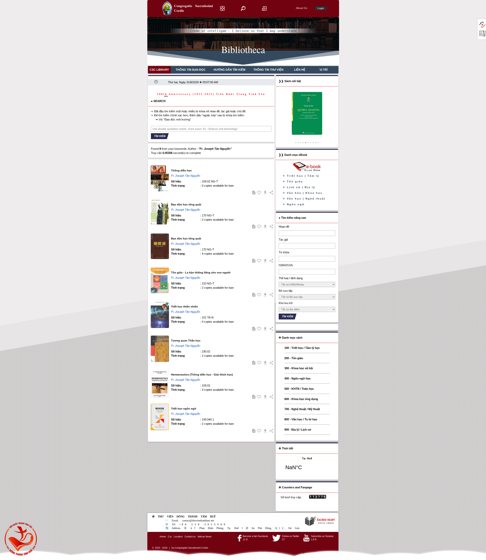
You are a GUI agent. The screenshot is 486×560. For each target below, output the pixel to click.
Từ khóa (284, 252)
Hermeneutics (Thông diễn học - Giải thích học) (202, 374)
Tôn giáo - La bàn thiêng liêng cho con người (200, 272)
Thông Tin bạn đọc (191, 69)
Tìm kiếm (160, 136)
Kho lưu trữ (286, 303)
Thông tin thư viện (268, 69)
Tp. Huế (307, 466)
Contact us (190, 536)
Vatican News (204, 536)
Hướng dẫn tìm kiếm (229, 69)
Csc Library (159, 69)
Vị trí (323, 69)
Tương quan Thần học (185, 340)
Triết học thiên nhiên (184, 306)
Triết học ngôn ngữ (183, 408)
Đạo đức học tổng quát (186, 204)
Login (320, 8)
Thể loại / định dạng (291, 278)
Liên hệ (299, 69)
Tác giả (283, 239)
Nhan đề (284, 226)
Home (163, 536)
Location (178, 536)
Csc (170, 536)
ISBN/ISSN (286, 265)
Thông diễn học (181, 170)
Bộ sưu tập (285, 290)
